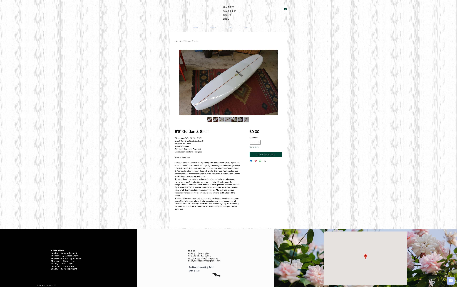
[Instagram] (55, 285)
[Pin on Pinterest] (255, 160)
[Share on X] (264, 160)
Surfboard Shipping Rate (202, 267)
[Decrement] (251, 142)
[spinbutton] (255, 142)
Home (177, 41)
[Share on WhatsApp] (260, 160)
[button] (285, 8)
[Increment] (258, 142)
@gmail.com (214, 261)
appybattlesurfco (198, 261)
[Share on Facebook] (251, 160)
